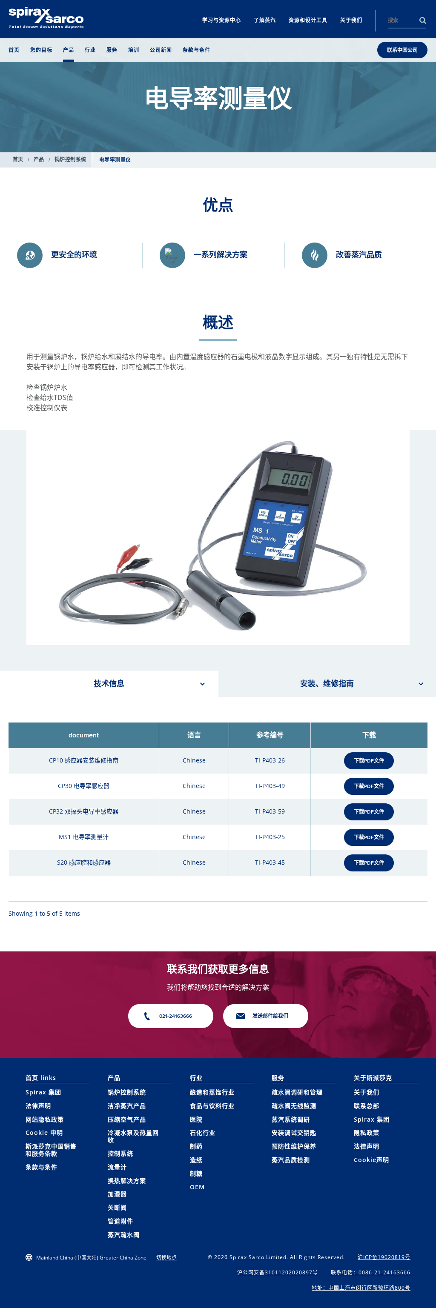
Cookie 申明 (44, 1132)
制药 (196, 1146)
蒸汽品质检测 (291, 1160)
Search (422, 20)
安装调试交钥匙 (294, 1132)
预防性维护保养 (294, 1146)
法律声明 (38, 1106)
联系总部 (366, 1106)
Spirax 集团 (43, 1092)
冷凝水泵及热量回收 (133, 1136)
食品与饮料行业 (212, 1106)
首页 (18, 159)
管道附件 (120, 1221)
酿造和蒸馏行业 (212, 1092)
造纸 (196, 1160)
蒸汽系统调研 (291, 1119)
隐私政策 (366, 1132)
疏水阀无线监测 (294, 1106)
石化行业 (202, 1132)
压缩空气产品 (127, 1119)
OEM (197, 1187)
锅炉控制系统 (70, 159)
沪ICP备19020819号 (384, 1257)
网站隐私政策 (45, 1119)
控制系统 (120, 1153)
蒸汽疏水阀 (124, 1235)
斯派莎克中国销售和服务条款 (51, 1149)
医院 (196, 1119)
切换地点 (166, 1257)
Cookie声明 (371, 1160)
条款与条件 (41, 1167)
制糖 (196, 1173)
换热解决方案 (127, 1181)
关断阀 (117, 1207)
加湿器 (117, 1194)
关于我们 (366, 1092)
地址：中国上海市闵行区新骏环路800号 (361, 1287)
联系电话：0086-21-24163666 (370, 1272)
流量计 (117, 1167)
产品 (39, 159)
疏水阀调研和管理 (297, 1092)
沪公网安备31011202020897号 (277, 1272)
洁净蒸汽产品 (127, 1106)
